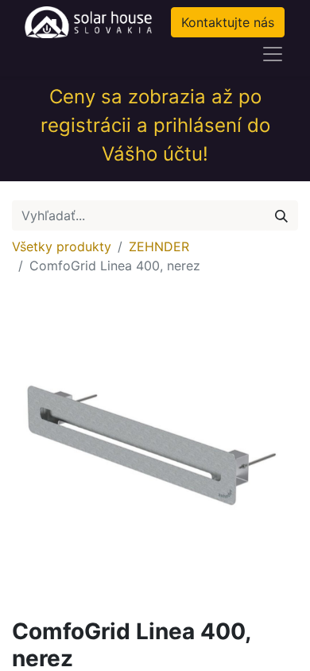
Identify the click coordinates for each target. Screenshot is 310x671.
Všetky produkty (61, 246)
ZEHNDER (159, 246)
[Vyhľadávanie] (281, 215)
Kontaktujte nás (227, 22)
